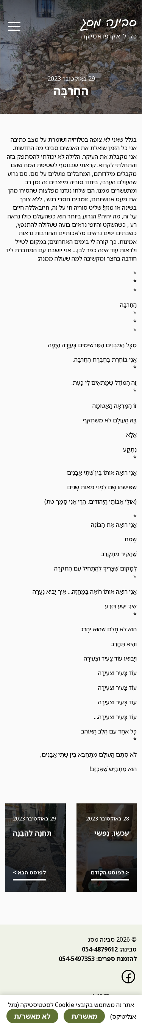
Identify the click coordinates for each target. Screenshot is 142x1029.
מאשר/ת (84, 1016)
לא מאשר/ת (32, 1016)
